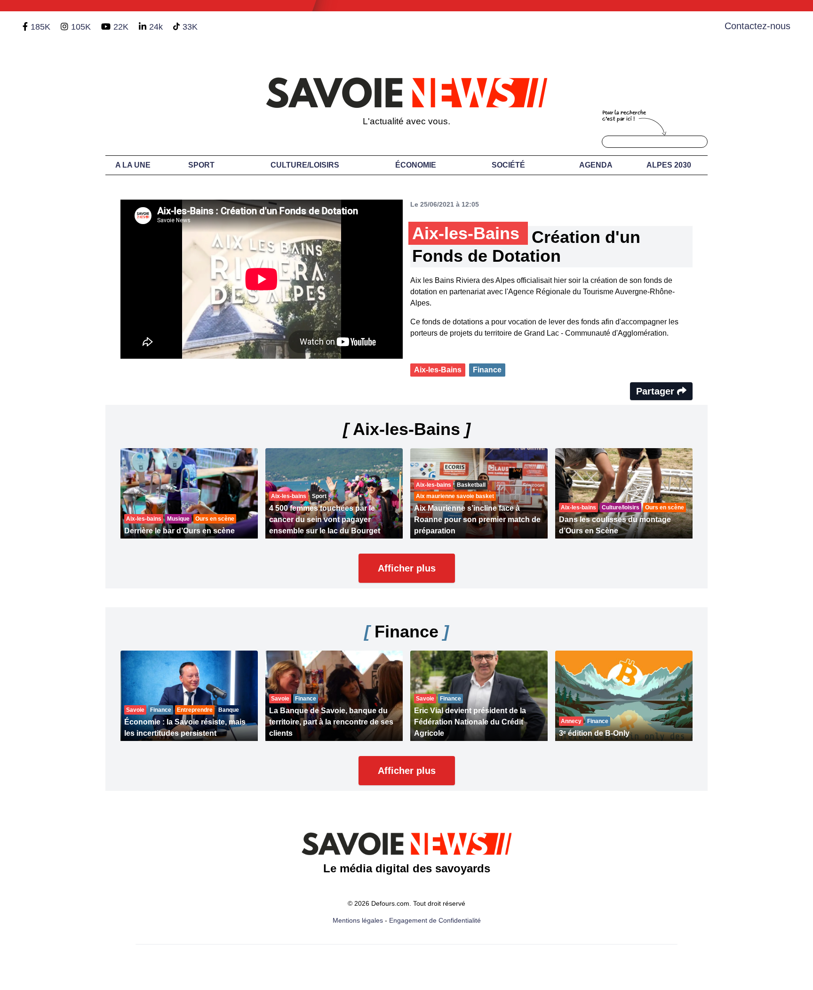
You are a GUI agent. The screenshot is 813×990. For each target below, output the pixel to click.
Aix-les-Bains (438, 370)
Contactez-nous (757, 26)
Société (508, 165)
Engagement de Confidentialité (435, 920)
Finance (487, 370)
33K (190, 27)
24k (156, 27)
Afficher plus (407, 568)
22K (120, 27)
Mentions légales (358, 920)
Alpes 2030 (668, 165)
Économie (415, 165)
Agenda (596, 165)
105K (81, 27)
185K (40, 27)
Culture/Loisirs (305, 165)
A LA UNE (133, 165)
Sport (201, 165)
